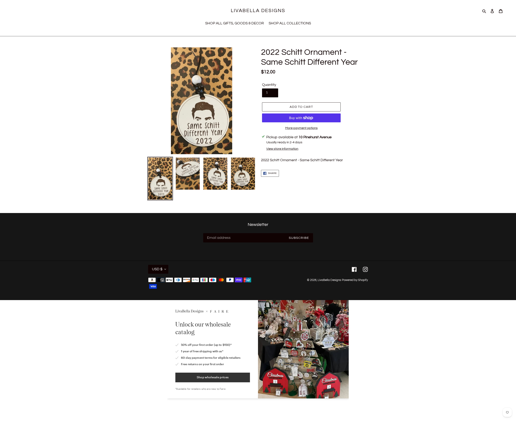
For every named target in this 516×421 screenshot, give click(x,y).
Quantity (269, 85)
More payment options (301, 128)
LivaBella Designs (258, 10)
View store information (282, 148)
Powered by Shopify (355, 280)
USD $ (157, 269)
